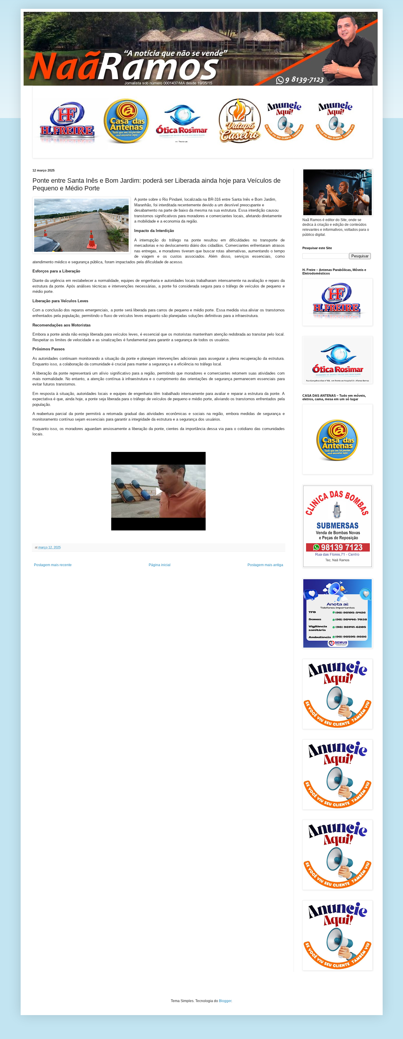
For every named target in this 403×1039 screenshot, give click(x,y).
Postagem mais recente (53, 565)
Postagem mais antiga (265, 565)
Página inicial (160, 565)
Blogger (225, 1001)
